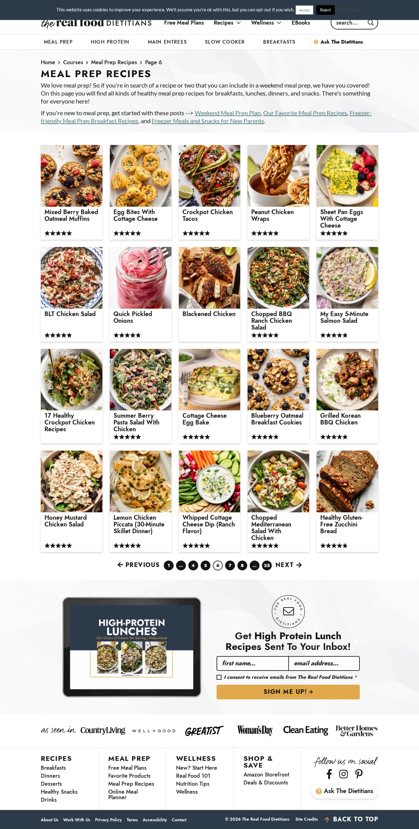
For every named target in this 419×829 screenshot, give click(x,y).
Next (284, 565)
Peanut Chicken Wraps (272, 215)
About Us (49, 820)
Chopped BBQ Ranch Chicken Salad (271, 321)
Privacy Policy (108, 820)
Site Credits (306, 819)
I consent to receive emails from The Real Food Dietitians (290, 677)
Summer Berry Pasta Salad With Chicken (136, 423)
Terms (132, 820)
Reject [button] (325, 9)
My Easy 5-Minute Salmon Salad (344, 317)
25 (267, 566)
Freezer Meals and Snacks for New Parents (208, 120)
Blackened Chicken (209, 314)
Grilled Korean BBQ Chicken (340, 419)
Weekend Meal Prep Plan (228, 112)
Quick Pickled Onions (132, 317)
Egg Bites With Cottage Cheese (135, 215)
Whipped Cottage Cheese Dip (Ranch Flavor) (209, 524)
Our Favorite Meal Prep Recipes (305, 112)
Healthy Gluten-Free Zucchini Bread (341, 524)
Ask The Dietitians (348, 791)
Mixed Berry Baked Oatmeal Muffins (71, 215)
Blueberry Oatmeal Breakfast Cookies (277, 419)
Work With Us (76, 820)
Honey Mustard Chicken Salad (65, 521)
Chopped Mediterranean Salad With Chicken (271, 528)
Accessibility (155, 820)
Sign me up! (285, 691)
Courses (73, 62)
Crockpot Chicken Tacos (208, 215)
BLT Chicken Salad (70, 314)
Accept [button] (304, 10)
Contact (179, 820)
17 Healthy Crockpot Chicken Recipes (69, 423)
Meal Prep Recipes (114, 62)
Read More (350, 9)
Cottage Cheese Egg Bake (205, 419)
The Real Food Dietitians (96, 23)
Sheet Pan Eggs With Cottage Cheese (341, 219)
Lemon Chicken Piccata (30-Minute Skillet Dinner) (138, 524)
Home (48, 62)
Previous (142, 565)
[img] (329, 774)
